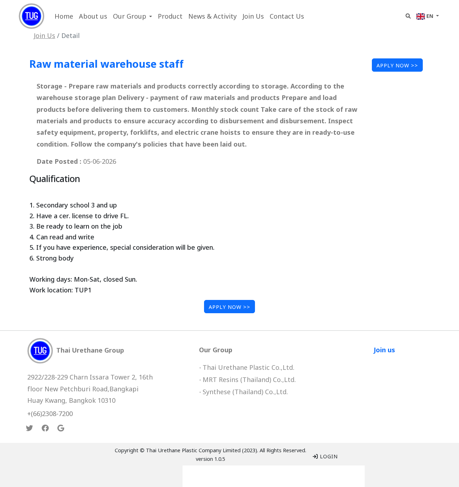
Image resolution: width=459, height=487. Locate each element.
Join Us (44, 35)
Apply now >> (397, 65)
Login (328, 456)
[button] (132, 16)
